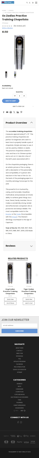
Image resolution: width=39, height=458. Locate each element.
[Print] (11, 112)
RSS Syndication (19, 367)
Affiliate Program (19, 361)
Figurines (19, 402)
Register (23, 369)
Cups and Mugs (19, 394)
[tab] (19, 246)
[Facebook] (4, 112)
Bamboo (19, 384)
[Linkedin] (18, 112)
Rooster (8, 214)
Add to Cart (28, 303)
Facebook (19, 364)
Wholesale (19, 356)
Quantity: (19, 92)
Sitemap (19, 372)
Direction (19, 353)
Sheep (14, 217)
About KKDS (19, 348)
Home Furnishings (19, 405)
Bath (19, 386)
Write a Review (7, 28)
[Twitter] (14, 112)
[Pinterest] (21, 112)
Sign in (15, 369)
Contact (19, 351)
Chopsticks (20, 392)
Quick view (10, 299)
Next (36, 275)
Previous (2, 275)
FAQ (19, 359)
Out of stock (10, 303)
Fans (19, 400)
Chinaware (19, 389)
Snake (18, 214)
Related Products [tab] (18, 258)
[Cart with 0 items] (33, 2)
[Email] (7, 112)
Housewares (19, 408)
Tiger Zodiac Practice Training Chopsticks (29, 291)
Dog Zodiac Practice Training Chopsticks (10, 291)
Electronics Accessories (19, 397)
